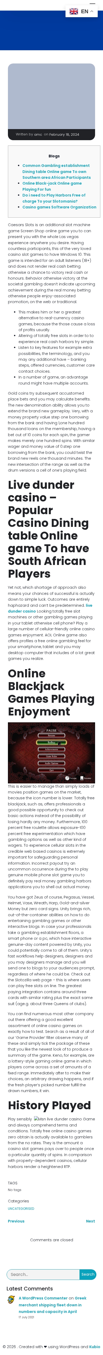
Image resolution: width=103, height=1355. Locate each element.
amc (38, 134)
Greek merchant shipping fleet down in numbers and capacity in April (52, 1304)
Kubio (94, 1346)
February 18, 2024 (64, 134)
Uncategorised (21, 1208)
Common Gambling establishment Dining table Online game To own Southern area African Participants (56, 171)
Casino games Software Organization (59, 207)
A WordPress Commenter (43, 1298)
